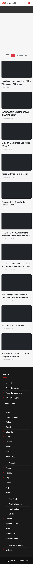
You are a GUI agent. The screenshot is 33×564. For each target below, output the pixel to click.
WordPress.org (12, 398)
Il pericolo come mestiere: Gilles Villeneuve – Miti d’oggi (16, 82)
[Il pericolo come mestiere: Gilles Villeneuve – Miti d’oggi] (16, 69)
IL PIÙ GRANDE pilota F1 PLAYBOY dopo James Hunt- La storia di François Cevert (16, 265)
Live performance (16, 545)
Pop (7, 478)
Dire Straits (13, 499)
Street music (11, 533)
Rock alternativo (15, 504)
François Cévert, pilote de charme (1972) (13, 203)
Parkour (9, 451)
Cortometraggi (12, 417)
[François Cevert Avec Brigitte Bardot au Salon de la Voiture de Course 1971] (16, 221)
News (8, 447)
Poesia (9, 473)
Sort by (22, 56)
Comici (12, 463)
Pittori (8, 468)
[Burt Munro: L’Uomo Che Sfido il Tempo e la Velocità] (16, 341)
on (8, 87)
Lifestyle (9, 432)
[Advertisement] (16, 30)
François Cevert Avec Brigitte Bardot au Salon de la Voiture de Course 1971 (16, 234)
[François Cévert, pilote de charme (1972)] (16, 190)
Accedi (9, 383)
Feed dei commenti (14, 393)
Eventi (8, 427)
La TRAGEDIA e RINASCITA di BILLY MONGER (15, 113)
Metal (8, 437)
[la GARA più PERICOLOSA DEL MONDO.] (16, 131)
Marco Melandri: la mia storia (14, 174)
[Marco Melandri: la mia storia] (16, 162)
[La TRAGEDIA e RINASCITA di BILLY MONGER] (16, 100)
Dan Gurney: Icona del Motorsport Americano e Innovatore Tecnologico (14, 296)
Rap (7, 487)
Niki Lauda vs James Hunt (13, 325)
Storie (11, 514)
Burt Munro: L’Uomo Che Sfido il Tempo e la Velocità (16, 354)
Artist (8, 412)
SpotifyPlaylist (12, 524)
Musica (9, 442)
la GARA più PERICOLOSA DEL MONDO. (15, 144)
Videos (9, 550)
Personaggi (10, 456)
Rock (8, 492)
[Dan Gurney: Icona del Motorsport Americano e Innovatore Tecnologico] (16, 282)
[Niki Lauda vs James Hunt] (16, 313)
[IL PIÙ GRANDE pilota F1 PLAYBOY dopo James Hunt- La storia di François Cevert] (16, 252)
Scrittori (9, 519)
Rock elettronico (15, 509)
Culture (9, 422)
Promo (8, 483)
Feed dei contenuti (13, 388)
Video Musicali (12, 538)
